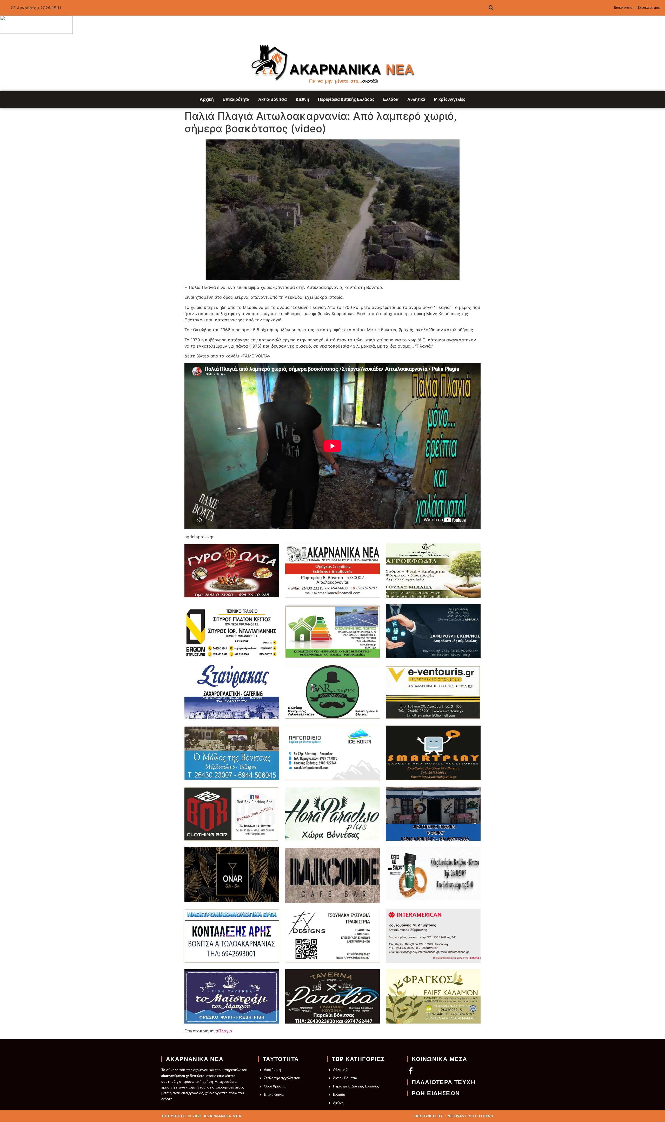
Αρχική (207, 99)
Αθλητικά (416, 99)
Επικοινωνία (623, 7)
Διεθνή (302, 99)
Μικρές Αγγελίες (449, 99)
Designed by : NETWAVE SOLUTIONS (453, 1116)
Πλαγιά (225, 1030)
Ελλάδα (390, 99)
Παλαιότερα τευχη (443, 1082)
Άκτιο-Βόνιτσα (272, 99)
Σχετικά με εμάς (649, 7)
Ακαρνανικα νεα (195, 1059)
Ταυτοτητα (281, 1059)
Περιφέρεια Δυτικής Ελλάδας (346, 99)
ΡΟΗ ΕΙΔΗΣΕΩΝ (436, 1093)
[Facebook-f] (410, 1070)
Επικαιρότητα (236, 99)
